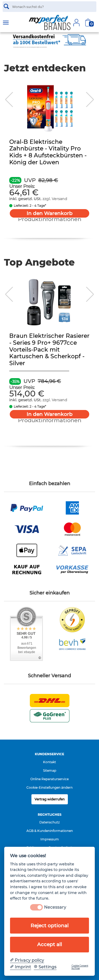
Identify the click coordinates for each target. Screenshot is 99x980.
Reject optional (50, 925)
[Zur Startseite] (50, 22)
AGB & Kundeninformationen (49, 831)
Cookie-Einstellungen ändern (49, 787)
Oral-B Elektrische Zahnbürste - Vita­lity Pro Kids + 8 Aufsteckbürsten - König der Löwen (48, 152)
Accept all (49, 944)
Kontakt (49, 762)
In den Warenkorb (50, 213)
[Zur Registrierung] (76, 22)
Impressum (49, 839)
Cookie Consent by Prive (80, 967)
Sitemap (49, 770)
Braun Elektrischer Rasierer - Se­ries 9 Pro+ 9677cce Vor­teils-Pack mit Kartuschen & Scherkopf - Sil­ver (49, 349)
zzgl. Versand (55, 198)
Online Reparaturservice (49, 779)
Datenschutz (49, 822)
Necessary (55, 907)
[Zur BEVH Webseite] (72, 643)
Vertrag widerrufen (50, 799)
